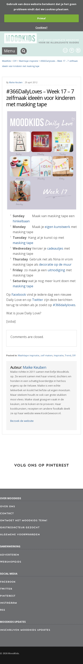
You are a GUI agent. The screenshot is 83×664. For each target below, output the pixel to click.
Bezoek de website (22, 421)
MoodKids (6, 61)
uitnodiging (56, 270)
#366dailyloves (64, 305)
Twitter (37, 300)
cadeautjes (54, 248)
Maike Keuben (16, 82)
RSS (2, 610)
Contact (7, 513)
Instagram (8, 603)
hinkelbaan (21, 221)
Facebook (18, 294)
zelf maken (46, 355)
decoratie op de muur (55, 264)
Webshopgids (10, 562)
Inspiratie (59, 355)
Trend (68, 355)
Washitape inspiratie (28, 355)
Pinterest (7, 596)
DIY (74, 355)
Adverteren (9, 555)
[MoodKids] (41, 42)
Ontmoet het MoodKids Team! (23, 520)
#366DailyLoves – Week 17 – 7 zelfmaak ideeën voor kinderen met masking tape (40, 98)
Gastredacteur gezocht (19, 527)
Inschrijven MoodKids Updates (25, 630)
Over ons (7, 506)
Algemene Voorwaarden (20, 534)
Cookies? (41, 27)
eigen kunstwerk (57, 227)
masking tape (23, 243)
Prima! (41, 18)
